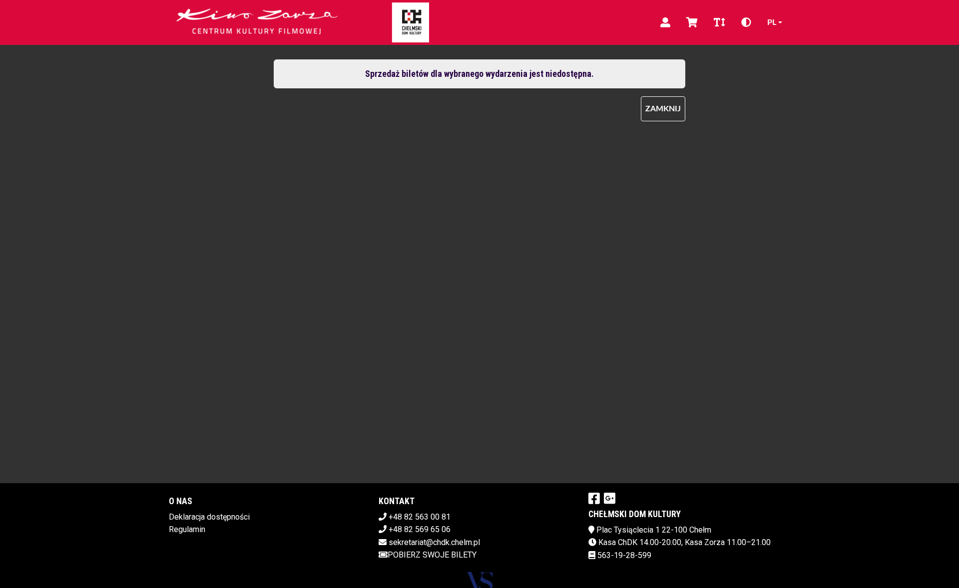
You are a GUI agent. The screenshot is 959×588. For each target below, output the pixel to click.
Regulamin (187, 529)
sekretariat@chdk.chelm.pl (434, 542)
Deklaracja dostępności (209, 517)
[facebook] (594, 498)
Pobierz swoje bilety (432, 555)
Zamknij (663, 109)
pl (771, 22)
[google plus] (609, 498)
